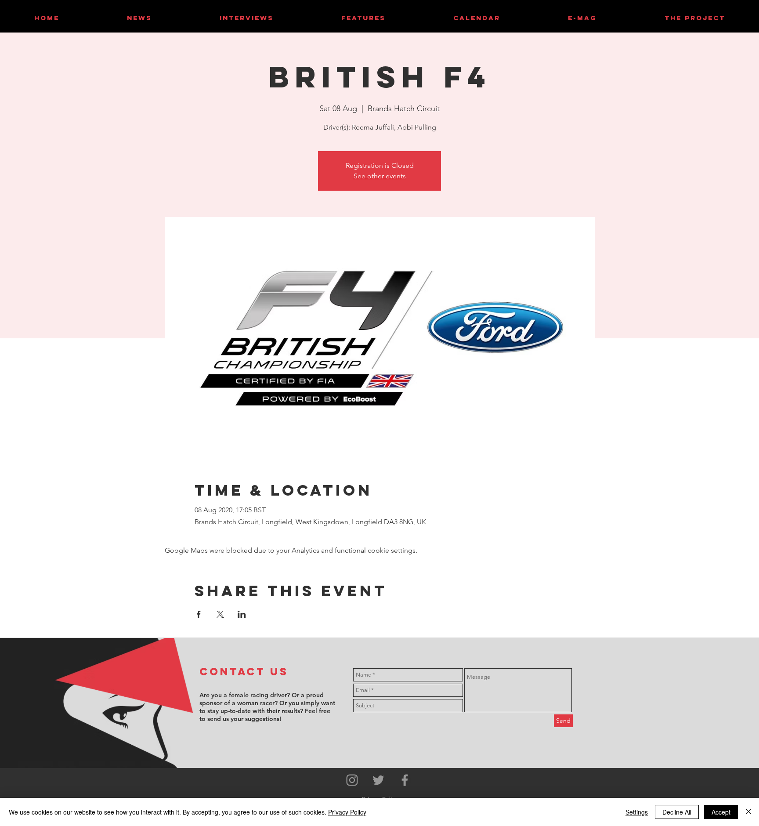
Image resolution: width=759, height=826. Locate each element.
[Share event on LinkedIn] (242, 614)
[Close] (748, 812)
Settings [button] (636, 812)
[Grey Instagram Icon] (352, 780)
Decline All (676, 812)
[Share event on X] (220, 614)
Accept (721, 812)
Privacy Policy (347, 812)
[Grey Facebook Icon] (404, 780)
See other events (380, 176)
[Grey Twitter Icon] (378, 780)
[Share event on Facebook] (199, 614)
